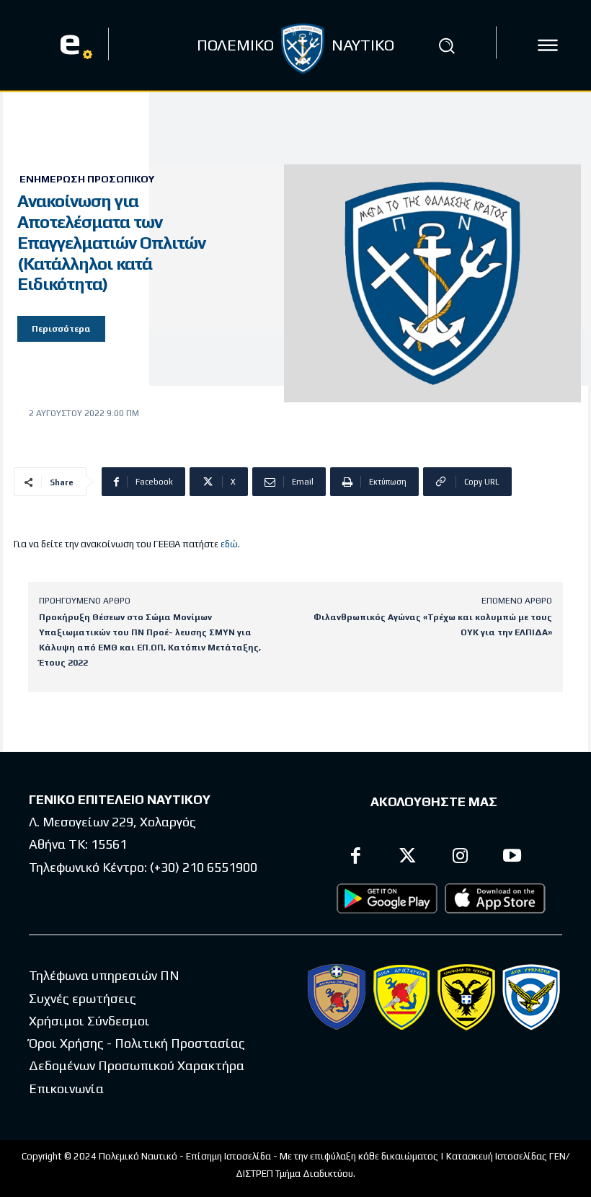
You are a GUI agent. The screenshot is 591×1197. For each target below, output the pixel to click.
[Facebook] (355, 857)
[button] (446, 45)
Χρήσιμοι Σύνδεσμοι (89, 1020)
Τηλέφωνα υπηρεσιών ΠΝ (104, 975)
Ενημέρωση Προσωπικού (86, 179)
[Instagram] (460, 857)
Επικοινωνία (66, 1088)
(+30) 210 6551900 (203, 867)
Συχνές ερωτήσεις (82, 998)
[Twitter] (408, 857)
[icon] (548, 45)
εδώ (229, 544)
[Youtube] (513, 857)
